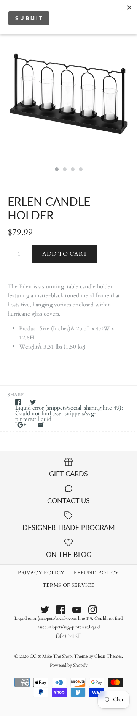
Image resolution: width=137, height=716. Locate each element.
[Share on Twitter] (33, 402)
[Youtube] (76, 609)
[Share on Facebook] (18, 402)
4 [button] (80, 170)
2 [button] (64, 170)
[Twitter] (44, 609)
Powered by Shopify (69, 665)
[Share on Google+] (22, 425)
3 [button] (72, 170)
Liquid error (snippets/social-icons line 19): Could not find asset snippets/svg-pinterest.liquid (68, 622)
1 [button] (56, 170)
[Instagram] (92, 609)
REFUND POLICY (96, 572)
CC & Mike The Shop (51, 656)
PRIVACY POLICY (41, 572)
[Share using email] (40, 425)
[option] (68, 94)
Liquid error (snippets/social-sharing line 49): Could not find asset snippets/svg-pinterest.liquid (69, 413)
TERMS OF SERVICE (68, 585)
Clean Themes (108, 656)
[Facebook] (60, 609)
